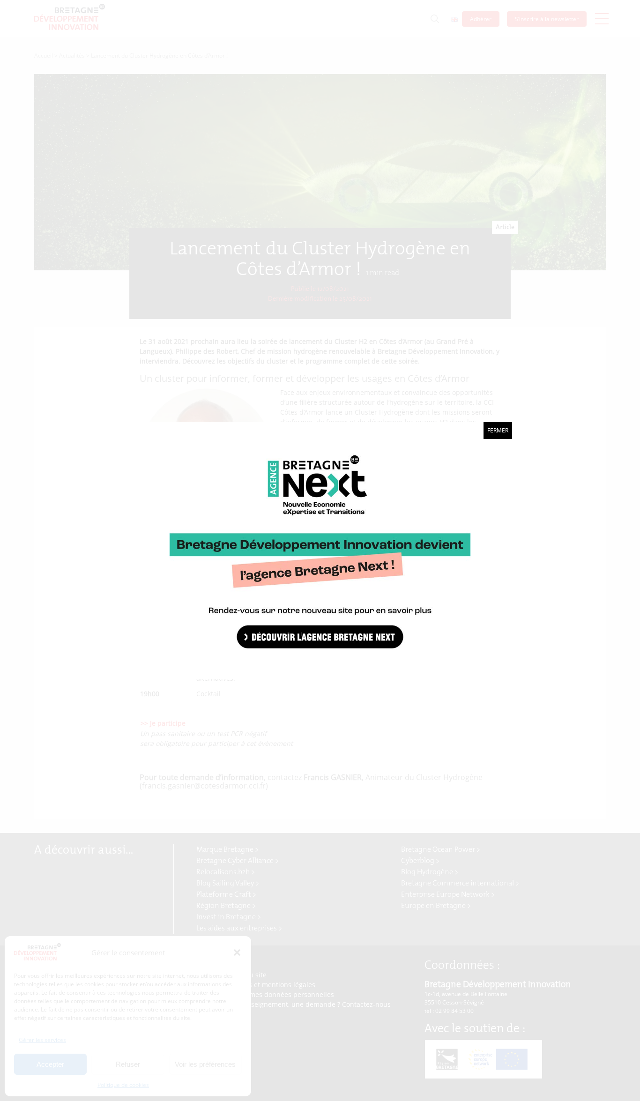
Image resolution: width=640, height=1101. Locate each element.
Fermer (497, 430)
